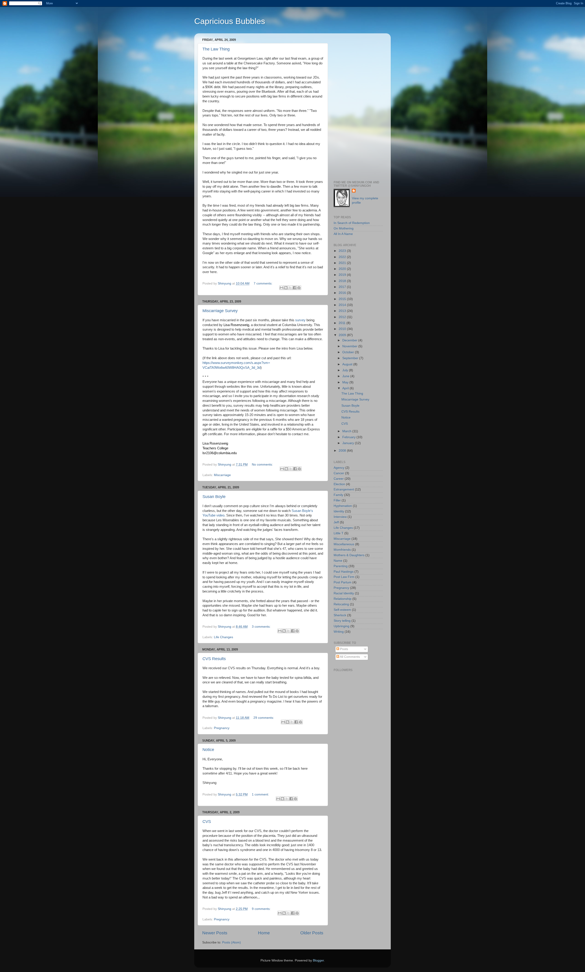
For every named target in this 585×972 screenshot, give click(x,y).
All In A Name (343, 234)
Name (338, 560)
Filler (337, 500)
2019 (343, 275)
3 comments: (261, 626)
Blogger (318, 960)
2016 (343, 293)
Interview (340, 517)
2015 (343, 299)
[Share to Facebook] (294, 287)
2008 (343, 450)
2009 (343, 335)
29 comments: (264, 717)
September (350, 358)
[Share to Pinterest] (299, 287)
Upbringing (341, 626)
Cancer (339, 473)
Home (264, 932)
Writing (339, 631)
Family (338, 495)
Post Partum (342, 582)
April (346, 388)
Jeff (336, 522)
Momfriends (342, 549)
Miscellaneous (344, 544)
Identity (339, 511)
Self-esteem (342, 609)
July (345, 370)
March (347, 431)
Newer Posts (214, 932)
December (350, 340)
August (347, 364)
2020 (343, 269)
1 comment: (261, 794)
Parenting (341, 566)
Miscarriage (222, 475)
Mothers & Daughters (349, 555)
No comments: (263, 464)
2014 (343, 305)
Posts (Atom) (231, 942)
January (348, 443)
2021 (343, 263)
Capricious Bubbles (229, 21)
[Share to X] (290, 287)
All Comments (349, 657)
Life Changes (223, 637)
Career (339, 478)
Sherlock (340, 615)
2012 (343, 317)
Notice (208, 749)
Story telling (342, 620)
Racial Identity (344, 593)
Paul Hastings (344, 571)
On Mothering (344, 228)
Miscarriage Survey (220, 310)
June (346, 376)
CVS (206, 821)
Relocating (341, 604)
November (350, 346)
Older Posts (311, 932)
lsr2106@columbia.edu (219, 453)
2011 (342, 323)
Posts (343, 649)
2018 (343, 281)
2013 (343, 311)
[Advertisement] (358, 105)
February (349, 437)
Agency (339, 467)
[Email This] (281, 287)
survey (300, 320)
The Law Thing (216, 49)
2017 (343, 287)
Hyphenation (343, 506)
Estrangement (344, 489)
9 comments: (261, 909)
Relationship (342, 599)
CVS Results (214, 658)
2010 (343, 329)
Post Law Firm (344, 577)
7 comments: (263, 283)
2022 (343, 257)
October (348, 352)
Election (339, 484)
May (345, 382)
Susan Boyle (214, 496)
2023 (343, 251)
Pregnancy (221, 728)
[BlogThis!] (286, 287)
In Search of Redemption (352, 223)
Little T (338, 533)
